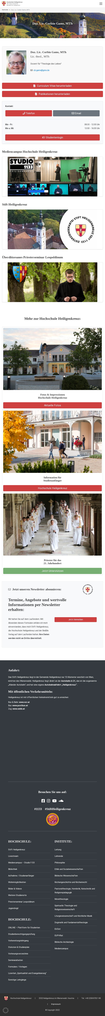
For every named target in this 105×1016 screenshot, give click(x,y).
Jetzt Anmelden (75, 619)
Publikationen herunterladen (54, 94)
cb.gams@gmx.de (41, 70)
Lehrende (59, 856)
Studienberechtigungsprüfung (21, 934)
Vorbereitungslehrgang (18, 940)
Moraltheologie (61, 899)
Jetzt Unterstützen (52, 570)
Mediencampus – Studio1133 (21, 862)
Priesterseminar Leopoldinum (21, 902)
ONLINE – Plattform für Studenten (24, 927)
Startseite (5, 10)
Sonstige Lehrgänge (17, 980)
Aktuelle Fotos (52, 405)
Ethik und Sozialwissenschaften (69, 869)
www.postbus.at (20, 705)
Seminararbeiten (15, 960)
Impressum (56, 1004)
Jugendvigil (13, 908)
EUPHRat (59, 935)
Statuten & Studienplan (18, 947)
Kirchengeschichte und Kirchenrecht (71, 882)
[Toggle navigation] (101, 3)
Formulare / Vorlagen (17, 966)
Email (77, 113)
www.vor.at (24, 702)
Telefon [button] (30, 113)
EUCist (58, 929)
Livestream (13, 856)
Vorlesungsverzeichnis (18, 953)
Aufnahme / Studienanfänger (21, 875)
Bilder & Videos (15, 888)
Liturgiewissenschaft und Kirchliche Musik (73, 916)
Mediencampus (61, 948)
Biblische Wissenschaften (66, 875)
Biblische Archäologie (64, 942)
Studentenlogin (54, 137)
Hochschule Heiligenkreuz (52, 488)
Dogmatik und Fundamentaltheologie (71, 922)
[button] (5, 1010)
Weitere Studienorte (17, 895)
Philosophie (60, 862)
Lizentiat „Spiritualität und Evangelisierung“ (27, 973)
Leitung (58, 849)
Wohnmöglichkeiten (17, 882)
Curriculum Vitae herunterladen (54, 85)
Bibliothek (12, 869)
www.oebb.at (19, 709)
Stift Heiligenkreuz (16, 849)
